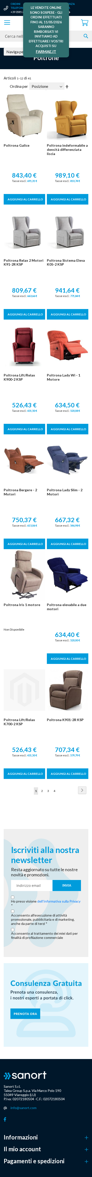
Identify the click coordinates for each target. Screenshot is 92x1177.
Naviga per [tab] (15, 51)
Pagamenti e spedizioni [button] (34, 1161)
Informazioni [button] (21, 1137)
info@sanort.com (24, 1108)
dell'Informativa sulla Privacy (58, 901)
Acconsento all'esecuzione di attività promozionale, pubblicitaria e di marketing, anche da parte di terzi (43, 919)
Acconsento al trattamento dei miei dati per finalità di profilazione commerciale (44, 935)
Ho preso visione (45, 901)
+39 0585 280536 (21, 11)
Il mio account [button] (22, 1149)
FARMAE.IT (46, 51)
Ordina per (19, 86)
